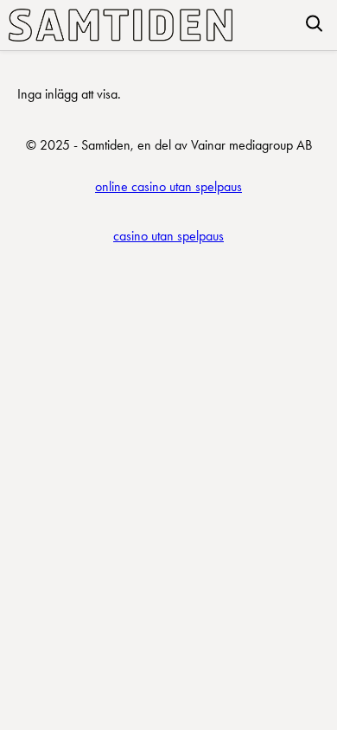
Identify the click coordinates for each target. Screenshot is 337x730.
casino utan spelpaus (168, 235)
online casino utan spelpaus (168, 186)
